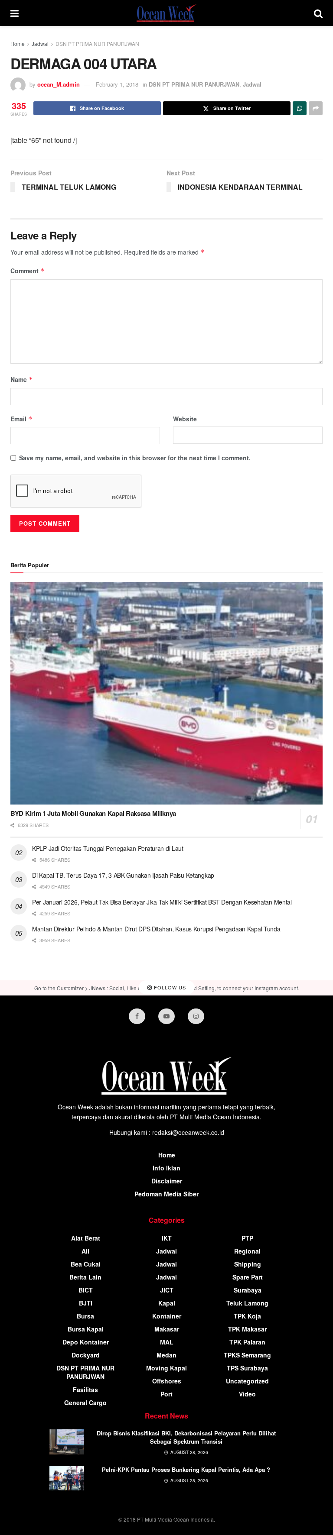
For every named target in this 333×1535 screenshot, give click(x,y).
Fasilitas (85, 1389)
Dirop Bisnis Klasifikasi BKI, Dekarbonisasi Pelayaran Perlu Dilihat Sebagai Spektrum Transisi (186, 1437)
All (85, 1251)
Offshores (166, 1381)
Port (166, 1394)
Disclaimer (166, 1180)
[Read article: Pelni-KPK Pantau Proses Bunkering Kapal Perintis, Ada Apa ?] (66, 1478)
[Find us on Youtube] (166, 1016)
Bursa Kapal (86, 1329)
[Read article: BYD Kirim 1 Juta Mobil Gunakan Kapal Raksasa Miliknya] (166, 693)
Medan (166, 1355)
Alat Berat (85, 1238)
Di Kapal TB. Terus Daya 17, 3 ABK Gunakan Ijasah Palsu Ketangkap (123, 875)
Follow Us (169, 987)
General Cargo (85, 1402)
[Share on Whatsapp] (300, 108)
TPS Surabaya (247, 1368)
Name (21, 379)
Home (17, 43)
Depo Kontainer (85, 1342)
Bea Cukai (86, 1264)
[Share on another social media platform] (316, 108)
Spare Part (247, 1277)
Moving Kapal (166, 1368)
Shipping (247, 1264)
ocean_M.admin (58, 84)
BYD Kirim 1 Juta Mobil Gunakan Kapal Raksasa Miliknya (93, 813)
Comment (27, 270)
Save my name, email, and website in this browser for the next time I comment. (135, 457)
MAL (166, 1342)
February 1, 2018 (117, 84)
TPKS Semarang (247, 1355)
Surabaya (247, 1290)
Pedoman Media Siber (166, 1193)
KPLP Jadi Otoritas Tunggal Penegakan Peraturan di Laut (107, 848)
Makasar (166, 1329)
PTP (247, 1238)
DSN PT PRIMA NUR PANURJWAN (97, 43)
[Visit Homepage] (166, 13)
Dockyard (86, 1355)
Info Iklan (166, 1167)
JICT (166, 1290)
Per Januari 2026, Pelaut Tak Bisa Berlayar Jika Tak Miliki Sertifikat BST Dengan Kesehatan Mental (162, 902)
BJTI (85, 1303)
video (247, 1394)
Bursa (85, 1316)
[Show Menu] (14, 13)
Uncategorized (247, 1381)
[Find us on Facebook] (137, 1016)
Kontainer (166, 1316)
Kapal (166, 1303)
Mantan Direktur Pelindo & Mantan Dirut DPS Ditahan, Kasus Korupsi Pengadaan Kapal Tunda (156, 928)
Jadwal (40, 43)
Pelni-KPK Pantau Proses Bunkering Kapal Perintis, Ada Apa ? (186, 1469)
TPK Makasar (247, 1329)
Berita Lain (85, 1277)
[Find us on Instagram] (196, 1016)
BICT (85, 1290)
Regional (247, 1251)
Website (185, 418)
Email (21, 418)
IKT (167, 1238)
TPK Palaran (247, 1342)
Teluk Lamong (247, 1303)
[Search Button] (318, 13)
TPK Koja (247, 1316)
